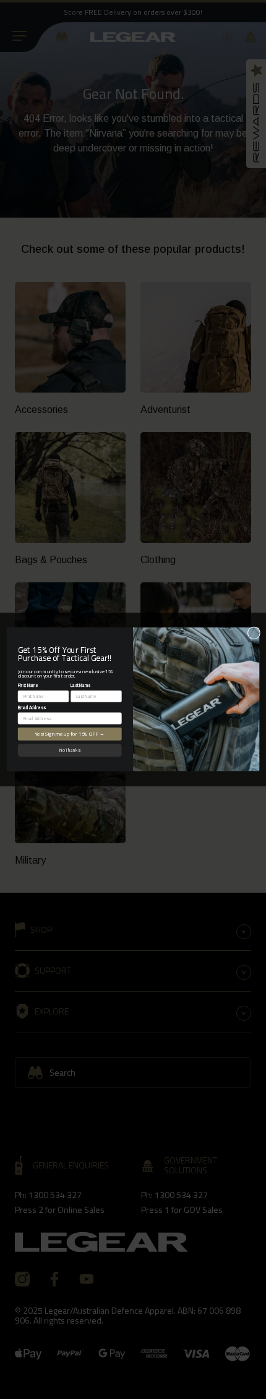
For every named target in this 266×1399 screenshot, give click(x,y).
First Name (28, 685)
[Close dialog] (253, 633)
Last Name (81, 685)
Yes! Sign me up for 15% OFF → (70, 734)
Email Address (32, 707)
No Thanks (69, 750)
